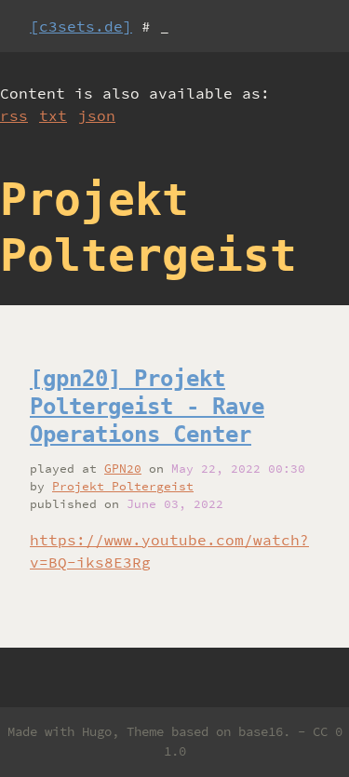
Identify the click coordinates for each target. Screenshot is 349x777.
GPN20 (122, 468)
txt (53, 115)
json (96, 115)
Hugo (97, 731)
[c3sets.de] (81, 26)
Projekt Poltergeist (123, 485)
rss (14, 115)
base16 (260, 731)
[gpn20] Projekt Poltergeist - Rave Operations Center (147, 407)
